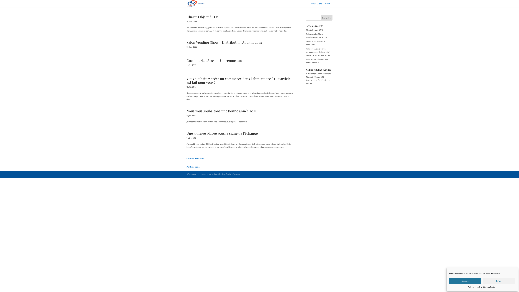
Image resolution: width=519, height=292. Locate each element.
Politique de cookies (475, 287)
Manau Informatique (209, 174)
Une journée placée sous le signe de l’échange (222, 133)
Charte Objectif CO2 (203, 16)
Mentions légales (489, 287)
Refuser (499, 281)
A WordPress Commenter (316, 73)
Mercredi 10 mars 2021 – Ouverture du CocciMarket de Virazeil (318, 80)
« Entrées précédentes (196, 158)
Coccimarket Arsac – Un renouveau (214, 60)
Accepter (465, 281)
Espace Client (316, 4)
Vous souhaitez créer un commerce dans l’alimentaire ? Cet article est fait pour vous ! (239, 80)
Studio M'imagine (233, 174)
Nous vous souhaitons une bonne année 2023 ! (222, 111)
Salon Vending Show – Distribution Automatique (224, 42)
